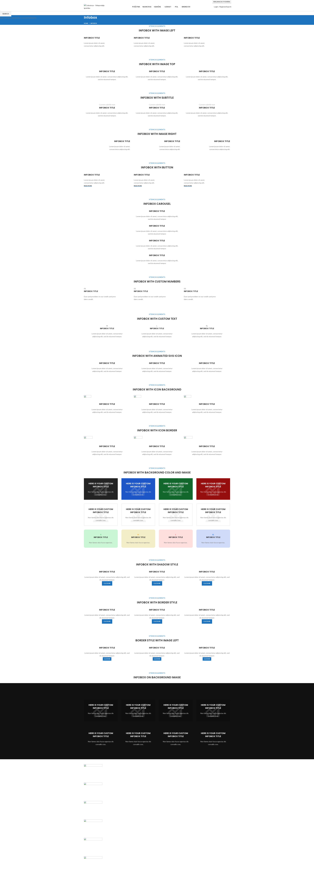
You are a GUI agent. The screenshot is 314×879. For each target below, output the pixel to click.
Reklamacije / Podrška (221, 1)
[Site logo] (96, 6)
